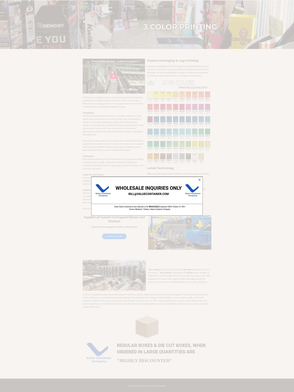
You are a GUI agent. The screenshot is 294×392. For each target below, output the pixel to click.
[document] (147, 196)
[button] (199, 180)
